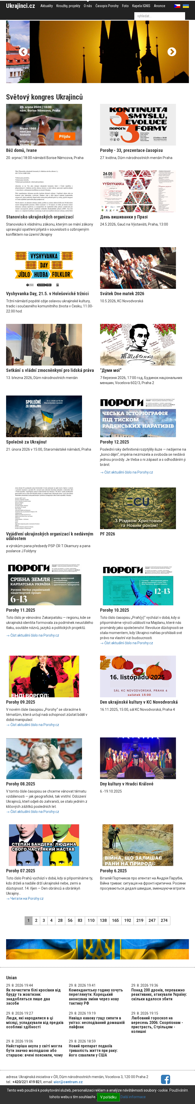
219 (139, 920)
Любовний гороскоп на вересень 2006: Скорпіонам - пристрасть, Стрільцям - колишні (157, 1025)
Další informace (133, 1097)
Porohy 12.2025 (114, 442)
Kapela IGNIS (141, 6)
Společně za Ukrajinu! (26, 442)
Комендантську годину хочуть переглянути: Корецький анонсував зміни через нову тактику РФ (96, 997)
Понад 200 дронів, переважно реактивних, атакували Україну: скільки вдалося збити (159, 994)
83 (80, 920)
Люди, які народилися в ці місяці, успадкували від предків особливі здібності (34, 1022)
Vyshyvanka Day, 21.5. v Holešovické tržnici (47, 293)
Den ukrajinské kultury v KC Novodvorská (139, 702)
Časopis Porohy (107, 6)
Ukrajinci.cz (20, 5)
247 (152, 920)
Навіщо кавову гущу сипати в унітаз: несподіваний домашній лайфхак (97, 1022)
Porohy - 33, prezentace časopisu (131, 150)
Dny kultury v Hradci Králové (126, 783)
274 (164, 920)
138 (103, 920)
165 (115, 920)
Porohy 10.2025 (114, 610)
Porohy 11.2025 (20, 610)
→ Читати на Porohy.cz (25, 898)
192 (127, 920)
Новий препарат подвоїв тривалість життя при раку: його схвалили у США (93, 1050)
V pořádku (108, 1097)
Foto (125, 6)
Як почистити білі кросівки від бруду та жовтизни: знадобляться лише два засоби (33, 997)
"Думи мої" (110, 370)
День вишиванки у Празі (124, 216)
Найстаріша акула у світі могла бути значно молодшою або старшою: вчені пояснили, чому (34, 1050)
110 (91, 920)
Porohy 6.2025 (113, 870)
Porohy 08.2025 (20, 783)
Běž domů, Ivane (21, 150)
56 (70, 920)
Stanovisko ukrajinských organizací (40, 216)
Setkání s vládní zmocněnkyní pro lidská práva (50, 370)
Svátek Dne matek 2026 (122, 293)
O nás (88, 6)
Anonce (159, 6)
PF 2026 (107, 534)
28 (60, 920)
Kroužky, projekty (68, 6)
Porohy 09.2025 (20, 702)
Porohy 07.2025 (20, 870)
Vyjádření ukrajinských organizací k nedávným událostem (49, 536)
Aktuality (46, 6)
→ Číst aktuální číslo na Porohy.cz (126, 472)
